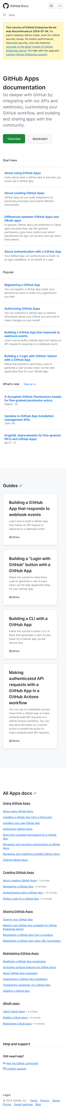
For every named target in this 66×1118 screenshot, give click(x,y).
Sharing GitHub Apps (18, 911)
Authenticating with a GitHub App (30, 892)
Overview (14, 139)
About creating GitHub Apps (26, 880)
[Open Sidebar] (4, 15)
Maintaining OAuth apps (24, 1023)
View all (28, 384)
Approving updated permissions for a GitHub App (29, 836)
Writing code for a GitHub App (27, 898)
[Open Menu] (60, 6)
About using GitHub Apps (18, 811)
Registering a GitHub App (24, 886)
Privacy (44, 1100)
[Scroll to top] (58, 1110)
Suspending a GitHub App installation (25, 979)
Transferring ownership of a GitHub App (26, 984)
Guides (10, 485)
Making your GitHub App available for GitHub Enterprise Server (30, 927)
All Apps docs (17, 793)
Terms (33, 1100)
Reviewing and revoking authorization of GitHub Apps (31, 846)
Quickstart (40, 139)
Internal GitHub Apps (15, 859)
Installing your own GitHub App (21, 823)
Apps (12, 14)
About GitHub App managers (20, 973)
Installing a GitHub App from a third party (27, 817)
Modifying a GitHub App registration (24, 961)
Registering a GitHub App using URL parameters (32, 940)
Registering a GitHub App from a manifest (28, 934)
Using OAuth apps (20, 1011)
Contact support (16, 1068)
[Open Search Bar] (51, 6)
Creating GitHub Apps (18, 872)
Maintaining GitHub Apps (21, 953)
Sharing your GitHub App (18, 919)
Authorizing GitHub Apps (17, 828)
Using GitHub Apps (16, 803)
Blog (38, 1104)
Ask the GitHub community (22, 1063)
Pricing (7, 1104)
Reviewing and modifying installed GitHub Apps (31, 853)
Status (56, 1100)
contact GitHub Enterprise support (26, 54)
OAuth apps (11, 1003)
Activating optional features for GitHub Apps (29, 967)
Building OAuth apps (22, 1017)
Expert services (23, 1104)
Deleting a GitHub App (16, 990)
